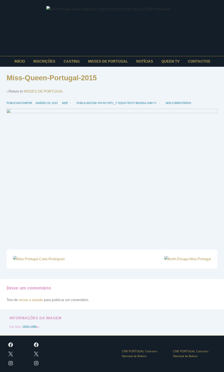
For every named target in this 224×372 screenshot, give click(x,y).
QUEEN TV (170, 61)
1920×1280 (29, 326)
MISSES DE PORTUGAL (108, 61)
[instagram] (11, 363)
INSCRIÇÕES (44, 61)
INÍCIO (19, 61)
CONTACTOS (199, 61)
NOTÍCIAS (144, 61)
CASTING (72, 61)
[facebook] (11, 344)
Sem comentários (178, 103)
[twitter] (11, 353)
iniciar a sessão (31, 300)
